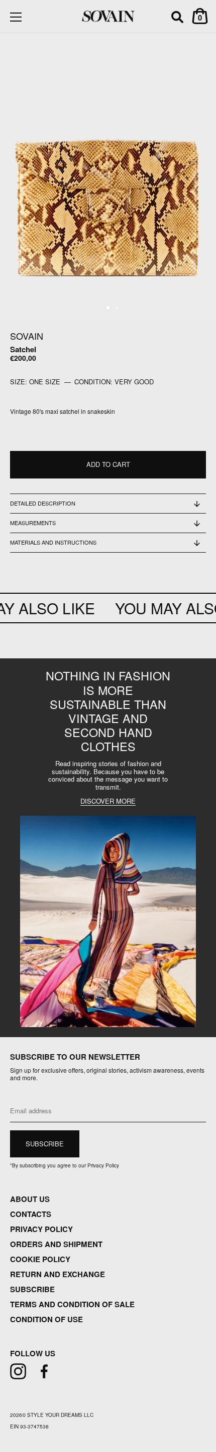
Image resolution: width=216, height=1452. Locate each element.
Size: (18, 382)
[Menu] (16, 17)
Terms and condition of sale (72, 1304)
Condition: (93, 382)
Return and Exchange (57, 1274)
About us (30, 1198)
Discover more (108, 801)
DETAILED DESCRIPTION (42, 503)
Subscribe (32, 1289)
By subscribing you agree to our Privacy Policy (64, 1165)
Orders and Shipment (56, 1244)
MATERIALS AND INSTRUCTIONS (53, 542)
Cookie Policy (40, 1259)
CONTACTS (30, 1214)
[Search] (177, 19)
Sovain (26, 335)
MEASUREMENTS (33, 523)
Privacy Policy (41, 1229)
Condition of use (46, 1319)
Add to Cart (108, 464)
